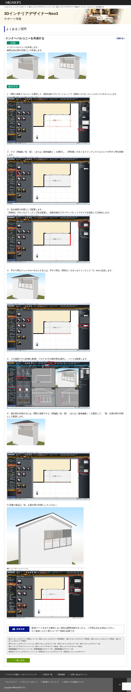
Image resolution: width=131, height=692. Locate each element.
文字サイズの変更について (74, 682)
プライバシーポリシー (29, 682)
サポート (23, 7)
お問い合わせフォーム (79, 674)
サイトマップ (12, 682)
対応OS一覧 (47, 674)
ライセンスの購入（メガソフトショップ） (22, 674)
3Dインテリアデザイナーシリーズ (41, 7)
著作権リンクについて (50, 682)
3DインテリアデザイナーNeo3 (67, 7)
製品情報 (61, 674)
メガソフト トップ (11, 7)
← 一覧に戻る (18, 660)
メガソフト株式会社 (13, 2)
